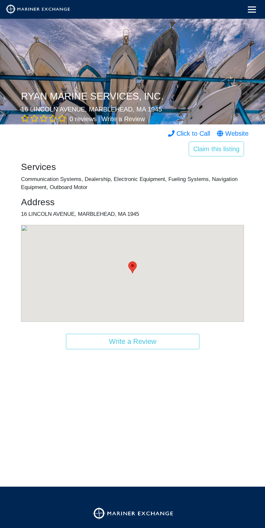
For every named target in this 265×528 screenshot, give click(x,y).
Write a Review (123, 118)
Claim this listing (216, 149)
